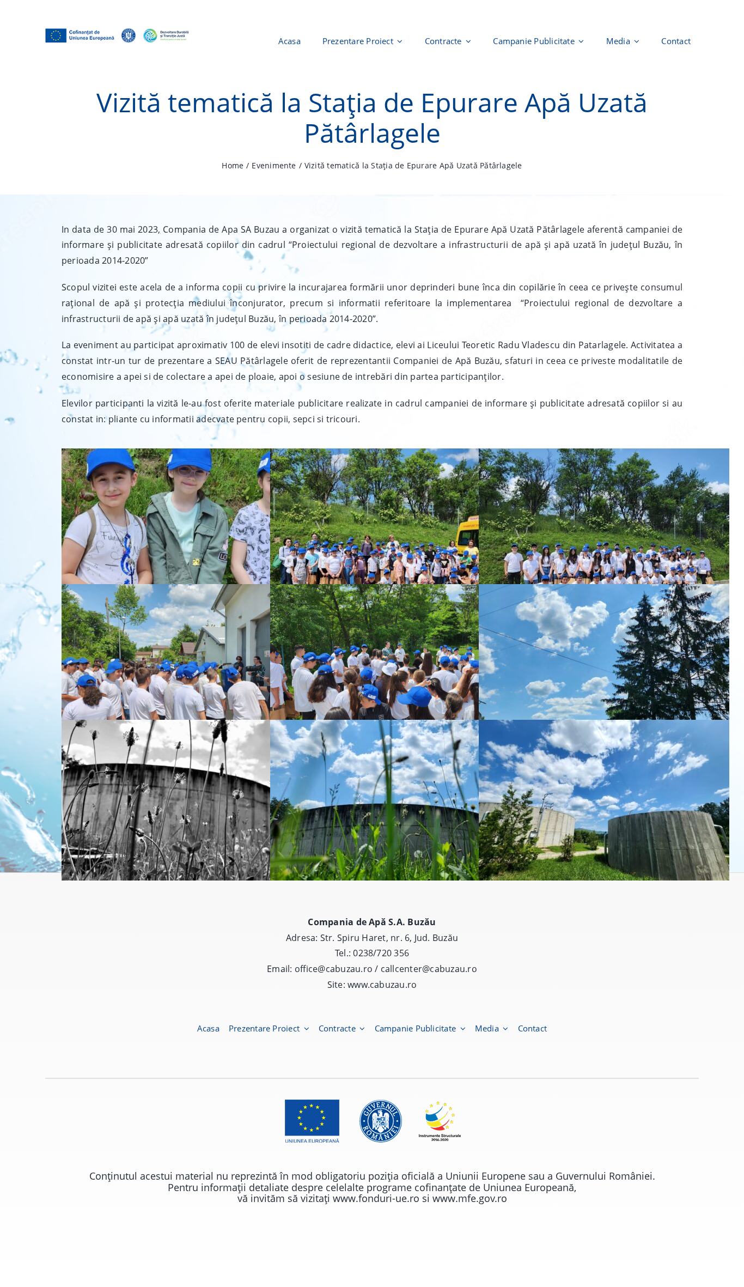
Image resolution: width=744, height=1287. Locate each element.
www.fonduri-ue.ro (376, 1198)
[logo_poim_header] (117, 28)
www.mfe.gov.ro (469, 1198)
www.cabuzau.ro (382, 985)
